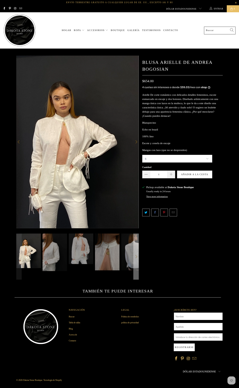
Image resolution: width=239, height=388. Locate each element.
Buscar (72, 316)
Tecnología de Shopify (52, 380)
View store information (157, 196)
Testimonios (151, 30)
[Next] (136, 142)
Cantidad (146, 167)
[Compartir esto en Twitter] (146, 212)
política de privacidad (130, 322)
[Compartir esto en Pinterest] (164, 212)
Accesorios (96, 30)
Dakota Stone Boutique (32, 380)
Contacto (170, 30)
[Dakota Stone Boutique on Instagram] (15, 9)
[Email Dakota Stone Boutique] (20, 9)
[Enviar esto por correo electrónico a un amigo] (173, 212)
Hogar (66, 30)
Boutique (118, 30)
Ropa (78, 30)
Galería (133, 30)
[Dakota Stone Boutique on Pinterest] (9, 9)
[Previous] (19, 142)
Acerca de (73, 334)
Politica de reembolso (130, 316)
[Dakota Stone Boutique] (19, 30)
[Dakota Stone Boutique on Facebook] (4, 9)
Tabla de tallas (74, 322)
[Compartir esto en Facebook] (155, 212)
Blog (71, 329)
